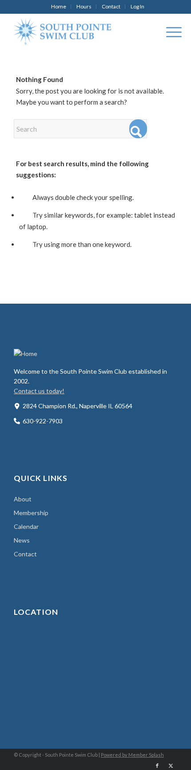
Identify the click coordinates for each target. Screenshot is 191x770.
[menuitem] (59, 6)
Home (58, 6)
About (23, 499)
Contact (111, 6)
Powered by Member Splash (132, 755)
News (22, 540)
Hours (84, 6)
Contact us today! (39, 391)
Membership (31, 512)
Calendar (26, 526)
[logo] (79, 31)
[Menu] (169, 31)
